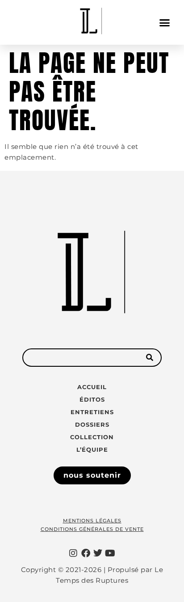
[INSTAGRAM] (73, 553)
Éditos (92, 399)
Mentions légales (92, 520)
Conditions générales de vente (92, 529)
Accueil (92, 386)
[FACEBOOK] (85, 553)
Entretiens (92, 411)
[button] (164, 22)
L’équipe (92, 449)
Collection (92, 437)
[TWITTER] (98, 553)
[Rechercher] (149, 357)
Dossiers (92, 424)
